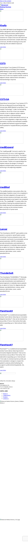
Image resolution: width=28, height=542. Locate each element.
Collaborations (6, 395)
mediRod (5, 187)
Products (5, 397)
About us (5, 393)
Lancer (3, 229)
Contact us (6, 398)
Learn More (3, 47)
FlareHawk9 (6, 311)
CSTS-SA (4, 99)
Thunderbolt (6, 273)
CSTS (3, 63)
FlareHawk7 (6, 344)
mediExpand (6, 147)
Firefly (3, 25)
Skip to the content (5, 1)
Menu (1, 9)
